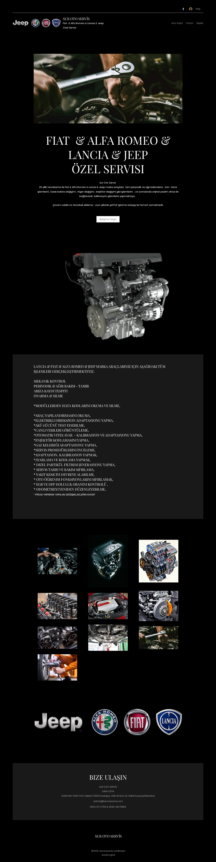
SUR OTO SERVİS (76, 18)
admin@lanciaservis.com (108, 801)
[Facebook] (183, 9)
